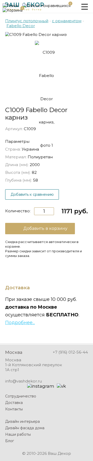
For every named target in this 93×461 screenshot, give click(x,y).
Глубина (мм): (18, 180)
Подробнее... (20, 322)
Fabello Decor (20, 25)
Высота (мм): (18, 172)
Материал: (16, 156)
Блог (9, 441)
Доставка (14, 402)
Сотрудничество (20, 396)
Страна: (13, 149)
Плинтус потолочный (26, 20)
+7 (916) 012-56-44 (70, 352)
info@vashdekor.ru (23, 381)
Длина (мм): (17, 164)
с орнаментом (66, 20)
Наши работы (18, 434)
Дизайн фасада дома (24, 428)
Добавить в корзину (45, 228)
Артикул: (14, 128)
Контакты (14, 409)
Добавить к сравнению (32, 194)
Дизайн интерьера (22, 421)
